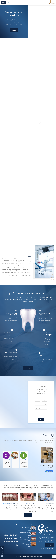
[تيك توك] (43, 548)
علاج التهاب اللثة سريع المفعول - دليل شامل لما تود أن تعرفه (47, 334)
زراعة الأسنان (41, 355)
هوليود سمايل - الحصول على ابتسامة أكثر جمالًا (11, 314)
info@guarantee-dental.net (10, 541)
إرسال (41, 419)
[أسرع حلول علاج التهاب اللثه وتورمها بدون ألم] (33, 544)
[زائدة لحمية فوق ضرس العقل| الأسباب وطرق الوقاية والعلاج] (33, 539)
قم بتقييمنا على (49, 471)
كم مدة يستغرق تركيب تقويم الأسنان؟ (45, 314)
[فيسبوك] (52, 548)
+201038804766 (8, 538)
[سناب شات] (52, 550)
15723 (15, 538)
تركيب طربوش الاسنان (8, 332)
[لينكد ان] (41, 548)
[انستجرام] (47, 548)
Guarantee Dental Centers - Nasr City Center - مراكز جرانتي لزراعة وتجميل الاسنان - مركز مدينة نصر (42, 464)
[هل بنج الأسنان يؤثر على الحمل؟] (33, 528)
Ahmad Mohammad (14, 459)
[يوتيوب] (45, 548)
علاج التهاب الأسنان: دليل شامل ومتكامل (10, 353)
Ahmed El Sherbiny (6, 459)
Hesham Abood (24, 459)
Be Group (40, 556)
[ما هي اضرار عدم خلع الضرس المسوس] (33, 533)
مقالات (29, 530)
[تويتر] (49, 548)
